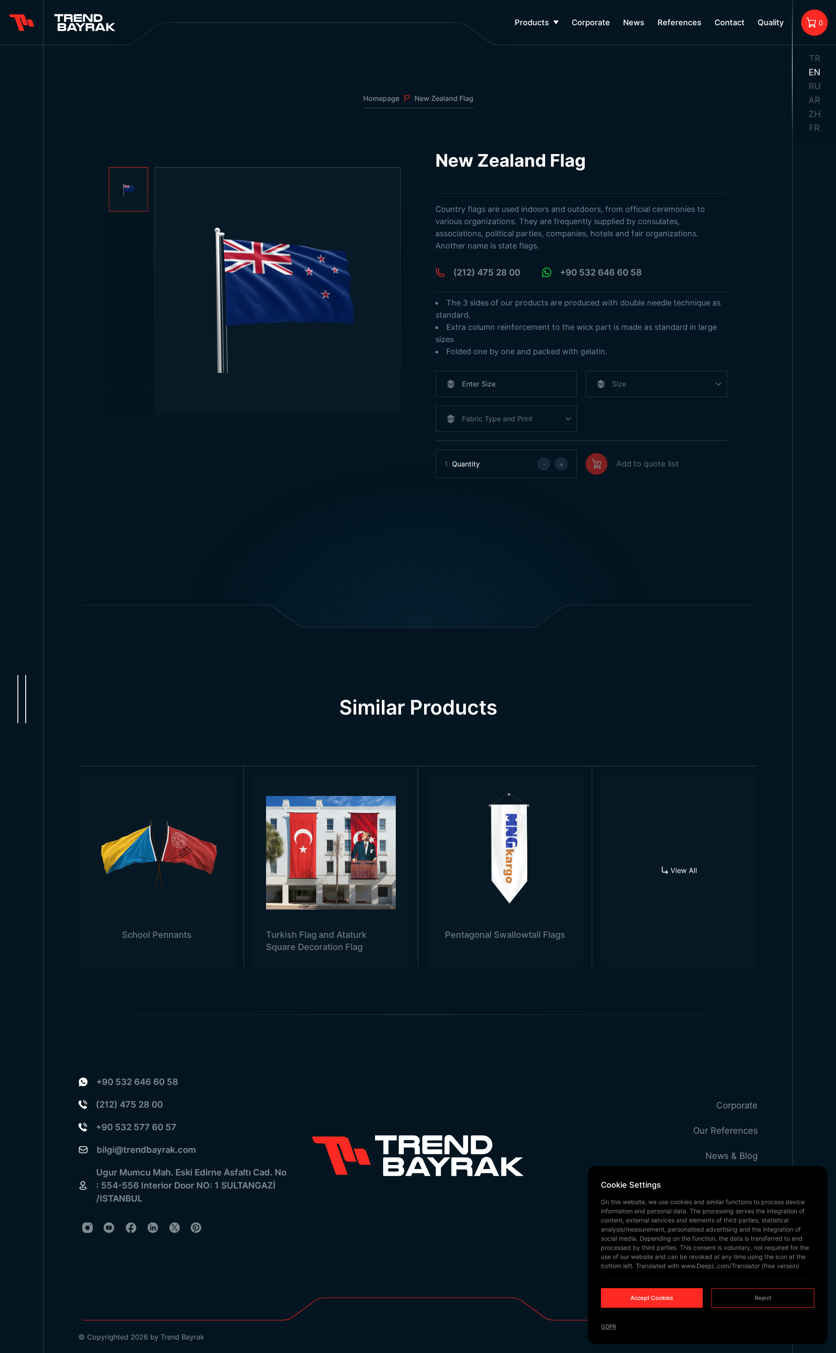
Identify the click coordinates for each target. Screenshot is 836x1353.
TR (814, 58)
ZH (815, 114)
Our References (725, 1130)
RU (815, 86)
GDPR (608, 1326)
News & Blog (731, 1156)
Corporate (591, 22)
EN (814, 72)
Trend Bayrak (182, 1337)
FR (814, 128)
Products (532, 22)
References (679, 22)
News (633, 22)
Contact (730, 22)
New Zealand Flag (444, 98)
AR (814, 100)
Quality (771, 22)
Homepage (381, 98)
